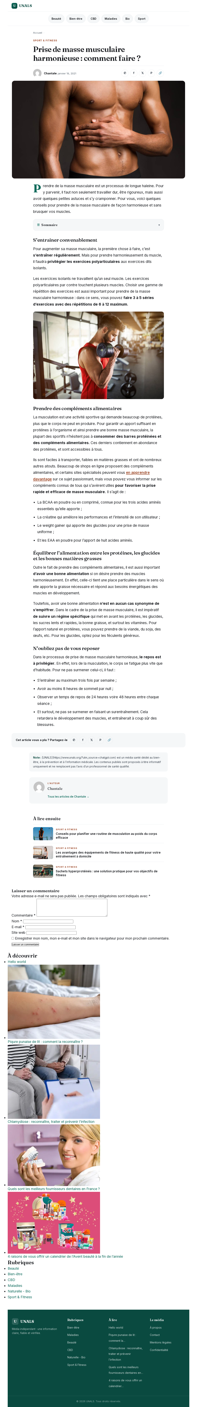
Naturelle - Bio (19, 1291)
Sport (141, 18)
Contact (155, 1334)
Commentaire (24, 915)
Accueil (37, 32)
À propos (156, 1327)
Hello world (116, 1327)
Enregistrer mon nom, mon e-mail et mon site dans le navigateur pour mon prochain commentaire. (92, 938)
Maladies (111, 18)
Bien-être (75, 18)
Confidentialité (159, 1350)
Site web (18, 932)
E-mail (18, 927)
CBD (93, 18)
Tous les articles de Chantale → (68, 796)
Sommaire (47, 225)
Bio (127, 18)
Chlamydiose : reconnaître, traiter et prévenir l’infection (126, 1354)
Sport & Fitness (20, 1297)
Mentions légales (160, 1342)
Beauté (56, 18)
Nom (17, 921)
